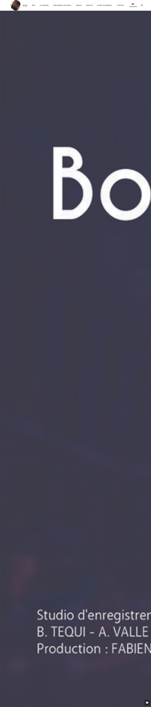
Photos (89, 5)
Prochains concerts (62, 5)
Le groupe (44, 5)
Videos (79, 5)
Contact (120, 5)
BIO (33, 5)
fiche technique (104, 5)
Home (25, 5)
